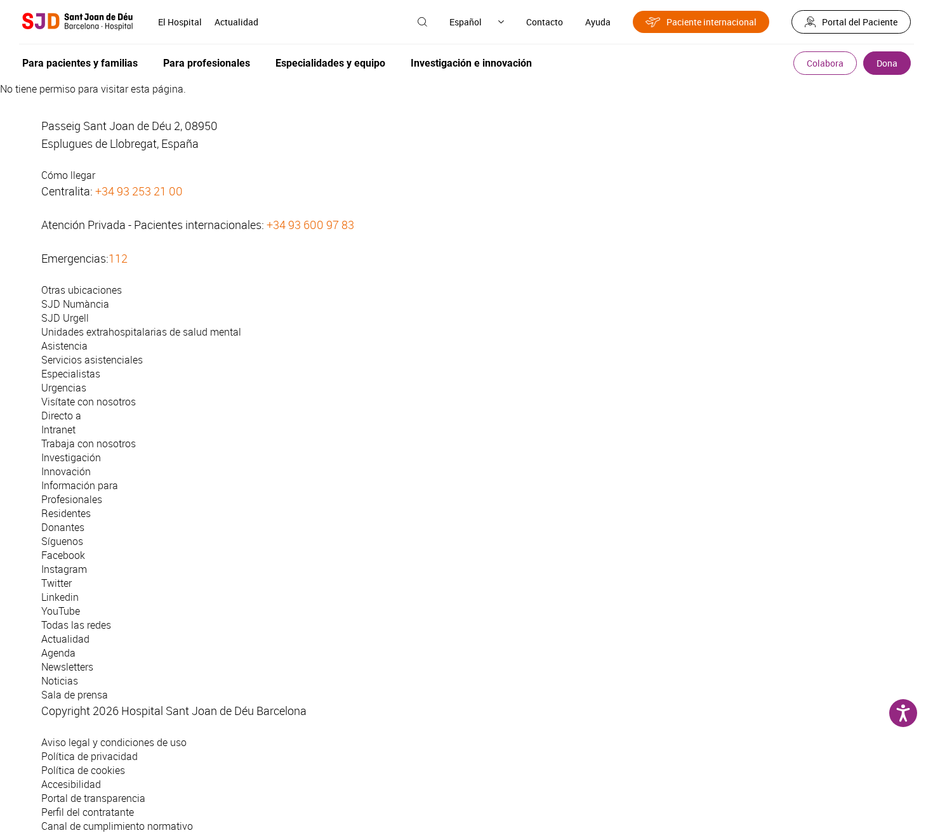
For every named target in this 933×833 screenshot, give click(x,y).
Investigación (71, 457)
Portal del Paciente (859, 22)
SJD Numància (75, 304)
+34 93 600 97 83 (310, 224)
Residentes (66, 513)
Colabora (825, 63)
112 (118, 258)
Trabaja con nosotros (88, 443)
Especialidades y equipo (330, 63)
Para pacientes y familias (80, 63)
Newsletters (67, 667)
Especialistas (70, 374)
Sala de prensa (74, 695)
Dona (887, 63)
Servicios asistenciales (92, 360)
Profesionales (71, 499)
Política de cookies (83, 770)
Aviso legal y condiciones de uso (114, 742)
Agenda (58, 653)
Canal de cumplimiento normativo (117, 826)
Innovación (66, 471)
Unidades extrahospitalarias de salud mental (141, 332)
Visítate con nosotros (88, 402)
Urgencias (63, 388)
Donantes (62, 527)
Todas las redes (76, 625)
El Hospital (180, 22)
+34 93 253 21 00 (139, 191)
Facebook (63, 555)
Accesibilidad (71, 784)
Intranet (58, 429)
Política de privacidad (89, 756)
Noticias (59, 681)
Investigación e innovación (471, 63)
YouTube (60, 611)
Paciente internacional (711, 22)
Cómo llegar (68, 175)
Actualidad (236, 22)
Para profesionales (206, 63)
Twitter (56, 583)
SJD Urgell (65, 318)
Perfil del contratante (87, 812)
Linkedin (60, 597)
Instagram (64, 569)
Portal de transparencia (93, 798)
